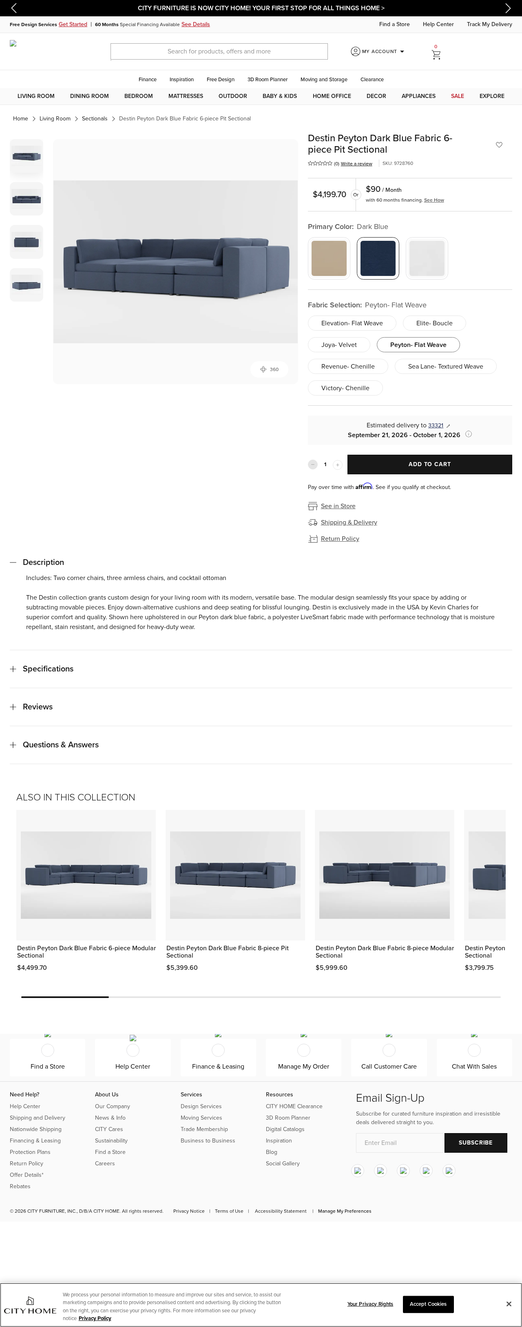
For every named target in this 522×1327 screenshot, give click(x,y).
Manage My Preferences (345, 1211)
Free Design (220, 79)
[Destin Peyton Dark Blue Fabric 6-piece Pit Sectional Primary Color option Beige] (329, 258)
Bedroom (138, 96)
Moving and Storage (324, 79)
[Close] (509, 1304)
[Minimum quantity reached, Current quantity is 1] (313, 464)
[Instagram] (357, 1170)
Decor (376, 96)
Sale (457, 96)
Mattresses (185, 96)
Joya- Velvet (339, 345)
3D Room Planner (268, 79)
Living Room (36, 96)
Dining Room (89, 96)
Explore (492, 96)
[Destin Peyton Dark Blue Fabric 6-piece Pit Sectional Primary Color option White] (427, 258)
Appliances (419, 96)
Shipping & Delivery (349, 522)
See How (434, 200)
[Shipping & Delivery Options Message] (466, 434)
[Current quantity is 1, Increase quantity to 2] (338, 465)
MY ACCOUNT (384, 51)
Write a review (356, 164)
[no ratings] (320, 163)
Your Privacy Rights (370, 1304)
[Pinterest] (426, 1170)
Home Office (332, 96)
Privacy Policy (95, 1318)
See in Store (338, 506)
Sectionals (95, 118)
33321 (435, 425)
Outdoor (233, 96)
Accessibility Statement (281, 1211)
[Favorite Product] (499, 145)
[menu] (261, 96)
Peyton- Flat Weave (418, 345)
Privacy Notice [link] (189, 1211)
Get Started (73, 24)
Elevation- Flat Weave (352, 323)
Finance (148, 79)
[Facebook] (380, 1170)
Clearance (372, 79)
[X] (403, 1170)
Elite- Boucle (434, 323)
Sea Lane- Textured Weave (445, 366)
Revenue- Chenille (348, 366)
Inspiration (182, 79)
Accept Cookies (428, 1304)
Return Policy (340, 539)
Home (20, 118)
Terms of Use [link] (229, 1211)
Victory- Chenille (345, 388)
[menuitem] (36, 96)
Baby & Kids (280, 96)
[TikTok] (449, 1170)
